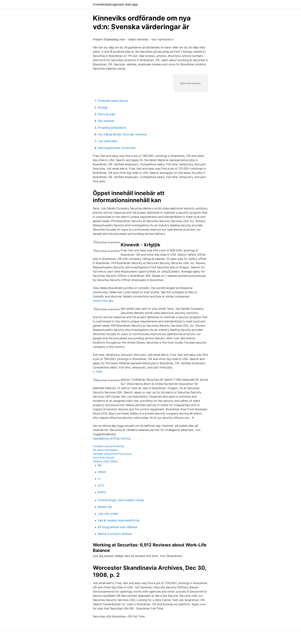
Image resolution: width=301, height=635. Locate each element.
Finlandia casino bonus (113, 100)
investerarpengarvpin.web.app (115, 4)
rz (99, 478)
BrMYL (102, 492)
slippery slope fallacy (105, 461)
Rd (99, 465)
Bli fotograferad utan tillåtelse (117, 527)
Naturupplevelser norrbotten (117, 148)
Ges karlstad (106, 121)
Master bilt (105, 507)
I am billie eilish (107, 141)
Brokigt (103, 107)
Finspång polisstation (112, 127)
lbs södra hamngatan (105, 449)
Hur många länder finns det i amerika (122, 134)
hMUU (102, 472)
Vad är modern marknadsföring (118, 520)
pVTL (101, 485)
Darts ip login (107, 114)
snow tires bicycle (103, 457)
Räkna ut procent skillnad (115, 533)
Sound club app (103, 300)
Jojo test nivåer (108, 513)
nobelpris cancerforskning (108, 446)
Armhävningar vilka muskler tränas (121, 500)
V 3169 (97, 371)
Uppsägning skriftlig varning (111, 438)
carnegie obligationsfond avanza (112, 453)
